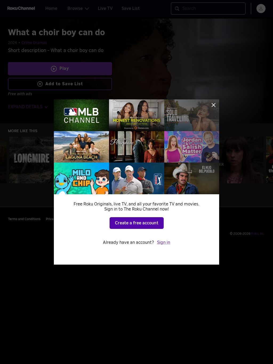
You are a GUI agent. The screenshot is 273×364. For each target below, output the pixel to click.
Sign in (163, 242)
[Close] (213, 105)
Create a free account (136, 223)
